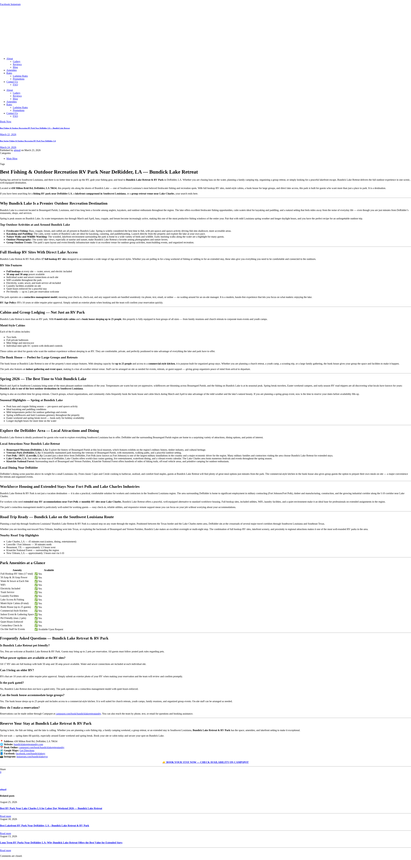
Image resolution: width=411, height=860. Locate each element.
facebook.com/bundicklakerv (30, 753)
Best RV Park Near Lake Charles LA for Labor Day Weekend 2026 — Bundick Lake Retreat (51, 808)
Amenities (11, 70)
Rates (9, 73)
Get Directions (27, 750)
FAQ (15, 84)
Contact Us (12, 81)
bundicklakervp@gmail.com (52, 1)
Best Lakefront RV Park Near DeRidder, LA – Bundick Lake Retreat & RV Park (44, 825)
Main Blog (11, 158)
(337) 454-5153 (28, 1)
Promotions (18, 78)
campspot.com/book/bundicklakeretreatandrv (78, 713)
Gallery (16, 61)
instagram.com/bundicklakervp (32, 756)
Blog (15, 67)
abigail (17, 150)
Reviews (17, 64)
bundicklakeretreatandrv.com (28, 744)
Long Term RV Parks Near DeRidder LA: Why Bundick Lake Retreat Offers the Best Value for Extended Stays (61, 842)
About (9, 58)
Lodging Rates (20, 76)
